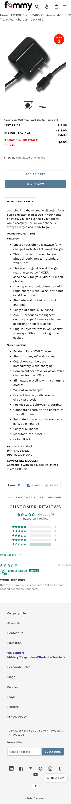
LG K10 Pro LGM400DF (27, 15)
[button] (19, 544)
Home (4, 15)
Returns (13, 706)
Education (14, 643)
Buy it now (35, 184)
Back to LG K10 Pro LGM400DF (38, 497)
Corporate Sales (18, 667)
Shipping (9, 157)
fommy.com (40, 798)
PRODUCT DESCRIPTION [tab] (20, 201)
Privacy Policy (17, 716)
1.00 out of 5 (45, 514)
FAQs (11, 697)
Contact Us (15, 633)
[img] (8, 565)
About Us (13, 623)
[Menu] (65, 6)
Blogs (11, 677)
